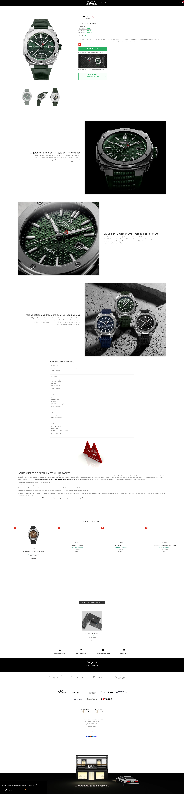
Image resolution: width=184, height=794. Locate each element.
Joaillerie (80, 3)
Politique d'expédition (92, 723)
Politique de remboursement (92, 724)
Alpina (26, 542)
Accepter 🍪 (22, 789)
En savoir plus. (31, 785)
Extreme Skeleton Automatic (114, 545)
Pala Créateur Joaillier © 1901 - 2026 (92, 731)
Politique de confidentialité (92, 721)
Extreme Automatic (26, 545)
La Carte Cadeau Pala (92, 633)
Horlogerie (103, 3)
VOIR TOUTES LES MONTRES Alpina (92, 602)
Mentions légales (92, 726)
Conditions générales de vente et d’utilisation (92, 719)
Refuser (37, 789)
